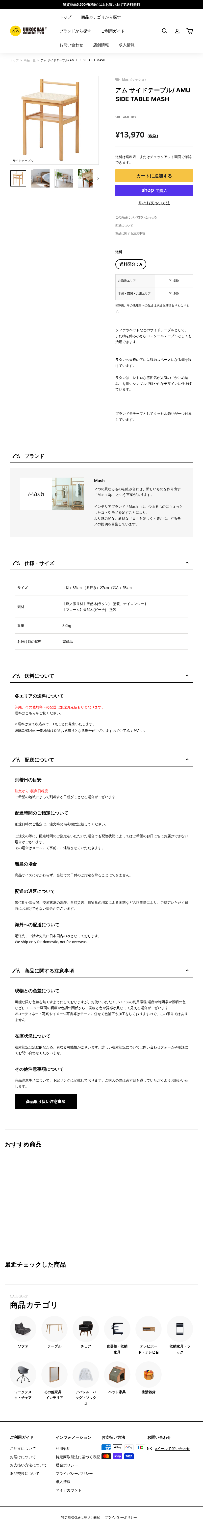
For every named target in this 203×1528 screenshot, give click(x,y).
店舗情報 (101, 44)
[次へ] (96, 178)
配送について (124, 225)
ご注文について (23, 1448)
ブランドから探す (75, 30)
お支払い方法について (28, 1464)
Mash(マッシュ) (134, 79)
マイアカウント (69, 1489)
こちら (30, 713)
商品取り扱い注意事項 (46, 1101)
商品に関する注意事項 (130, 233)
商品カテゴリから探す (101, 17)
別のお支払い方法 (154, 203)
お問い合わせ (71, 44)
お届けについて (23, 1456)
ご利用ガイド (113, 30)
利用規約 (63, 1448)
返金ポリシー (67, 1464)
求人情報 (127, 44)
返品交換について (25, 1473)
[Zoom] (54, 120)
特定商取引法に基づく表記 (78, 1456)
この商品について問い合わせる (136, 217)
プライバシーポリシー (74, 1473)
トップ (65, 17)
